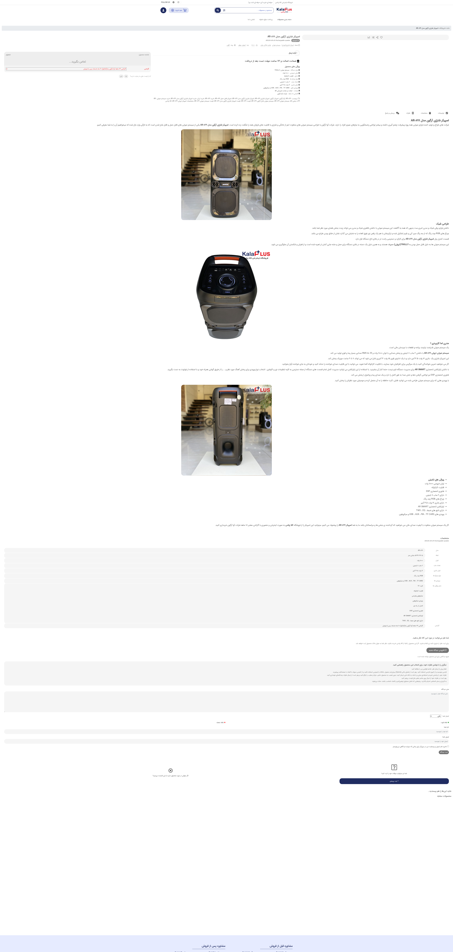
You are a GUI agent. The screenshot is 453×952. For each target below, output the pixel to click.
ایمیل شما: (445, 737)
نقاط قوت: (443, 722)
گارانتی (146, 69)
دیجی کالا (293, 101)
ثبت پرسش (394, 781)
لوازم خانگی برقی (266, 45)
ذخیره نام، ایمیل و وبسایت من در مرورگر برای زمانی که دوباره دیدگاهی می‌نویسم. (419, 746)
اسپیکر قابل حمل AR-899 (223, 98)
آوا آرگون (282, 98)
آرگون (228, 45)
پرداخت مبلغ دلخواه (266, 19)
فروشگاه (442, 28)
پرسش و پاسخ (390, 113)
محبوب (381, 37)
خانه (448, 28)
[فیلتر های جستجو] (224, 10)
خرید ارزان (200, 98)
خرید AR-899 (209, 98)
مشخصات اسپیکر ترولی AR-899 (182, 101)
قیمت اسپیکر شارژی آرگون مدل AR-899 (227, 101)
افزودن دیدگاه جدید (436, 650)
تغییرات (369, 37)
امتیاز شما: (445, 716)
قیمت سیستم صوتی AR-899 (203, 101)
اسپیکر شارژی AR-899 (262, 98)
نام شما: (446, 727)
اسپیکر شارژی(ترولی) (288, 45)
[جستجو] (218, 10)
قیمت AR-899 (246, 101)
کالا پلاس (168, 101)
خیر (121, 76)
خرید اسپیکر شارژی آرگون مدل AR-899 (183, 98)
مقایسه (373, 37)
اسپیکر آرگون (274, 98)
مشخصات (424, 113)
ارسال (377, 37)
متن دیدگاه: (445, 689)
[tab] (443, 113)
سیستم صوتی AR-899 (281, 101)
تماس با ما (251, 19)
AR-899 (288, 98)
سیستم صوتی (276, 45)
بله (126, 76)
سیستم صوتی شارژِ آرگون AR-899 (262, 101)
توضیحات (441, 113)
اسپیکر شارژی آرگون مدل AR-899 (243, 98)
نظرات (408, 113)
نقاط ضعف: (220, 722)
